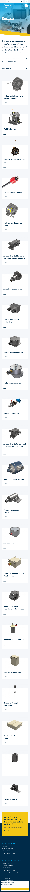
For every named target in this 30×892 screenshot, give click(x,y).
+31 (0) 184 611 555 (9, 853)
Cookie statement (8, 880)
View (6, 102)
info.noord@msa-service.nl (11, 872)
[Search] (21, 1)
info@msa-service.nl (9, 855)
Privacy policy (7, 878)
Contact (6, 830)
